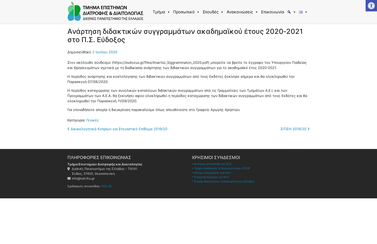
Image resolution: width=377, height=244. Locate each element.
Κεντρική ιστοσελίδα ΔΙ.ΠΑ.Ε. (213, 164)
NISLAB (106, 186)
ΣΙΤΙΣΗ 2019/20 (294, 129)
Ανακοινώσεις (240, 12)
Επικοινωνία (272, 12)
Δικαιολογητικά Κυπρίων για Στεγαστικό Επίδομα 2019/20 (118, 129)
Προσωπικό (184, 12)
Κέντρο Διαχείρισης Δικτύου (212, 172)
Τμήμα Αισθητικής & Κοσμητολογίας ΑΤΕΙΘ (222, 168)
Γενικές (92, 120)
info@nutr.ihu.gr (83, 178)
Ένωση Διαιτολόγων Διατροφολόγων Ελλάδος (224, 181)
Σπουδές (211, 12)
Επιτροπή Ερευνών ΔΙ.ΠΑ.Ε (211, 177)
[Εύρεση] (292, 12)
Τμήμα (159, 12)
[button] (371, 5)
